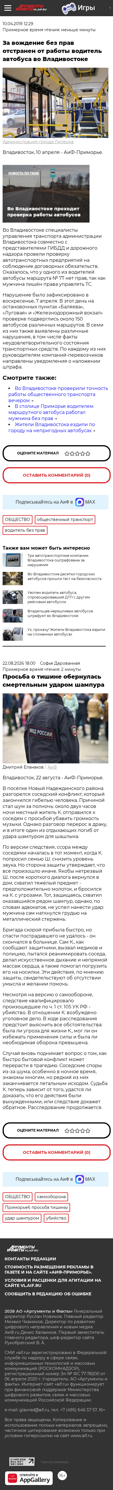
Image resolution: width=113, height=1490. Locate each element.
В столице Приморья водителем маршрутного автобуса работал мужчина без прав (51, 412)
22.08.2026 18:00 (19, 663)
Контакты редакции (30, 1258)
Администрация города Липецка (38, 141)
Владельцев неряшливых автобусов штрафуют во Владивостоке (60, 613)
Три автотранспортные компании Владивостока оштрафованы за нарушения (58, 560)
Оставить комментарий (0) (56, 475)
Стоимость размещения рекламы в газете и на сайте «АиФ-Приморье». (49, 1269)
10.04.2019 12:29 (18, 23)
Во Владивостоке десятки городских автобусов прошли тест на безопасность (65, 576)
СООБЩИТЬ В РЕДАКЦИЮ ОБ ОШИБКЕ (48, 1293)
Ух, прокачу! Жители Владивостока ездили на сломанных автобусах (66, 631)
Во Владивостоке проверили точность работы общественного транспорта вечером (58, 394)
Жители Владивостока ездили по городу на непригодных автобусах (51, 427)
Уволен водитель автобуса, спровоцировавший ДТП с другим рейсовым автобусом (59, 597)
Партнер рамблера (54, 1462)
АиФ (52, 767)
